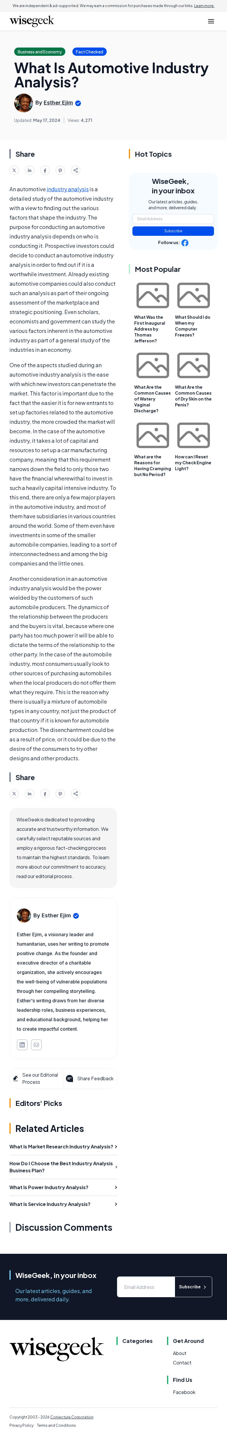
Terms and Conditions (56, 1425)
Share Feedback (95, 1078)
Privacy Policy (21, 1425)
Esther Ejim (58, 102)
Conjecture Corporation (71, 1417)
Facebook (184, 1392)
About (180, 1353)
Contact (182, 1362)
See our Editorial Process (40, 1078)
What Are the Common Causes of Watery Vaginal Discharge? (152, 398)
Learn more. (204, 6)
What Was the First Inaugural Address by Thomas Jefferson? (149, 328)
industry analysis (68, 189)
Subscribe (173, 231)
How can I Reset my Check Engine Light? (193, 462)
